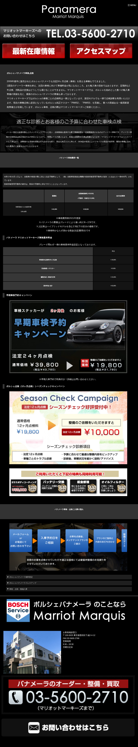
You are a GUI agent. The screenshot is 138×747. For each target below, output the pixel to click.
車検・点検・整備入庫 (18, 589)
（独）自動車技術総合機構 (73, 177)
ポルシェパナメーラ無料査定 (21, 577)
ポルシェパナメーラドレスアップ (22, 583)
